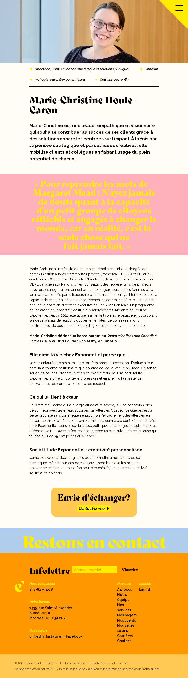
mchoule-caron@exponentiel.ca (60, 79)
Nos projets (127, 615)
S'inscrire (130, 570)
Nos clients (126, 620)
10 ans (122, 631)
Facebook (74, 636)
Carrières (125, 636)
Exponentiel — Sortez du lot (44, 663)
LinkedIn (151, 69)
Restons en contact (94, 541)
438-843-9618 (41, 589)
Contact (124, 641)
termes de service (120, 669)
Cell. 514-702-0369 (114, 79)
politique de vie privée (84, 669)
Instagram (54, 636)
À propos (124, 589)
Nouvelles (125, 625)
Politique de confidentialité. (111, 663)
